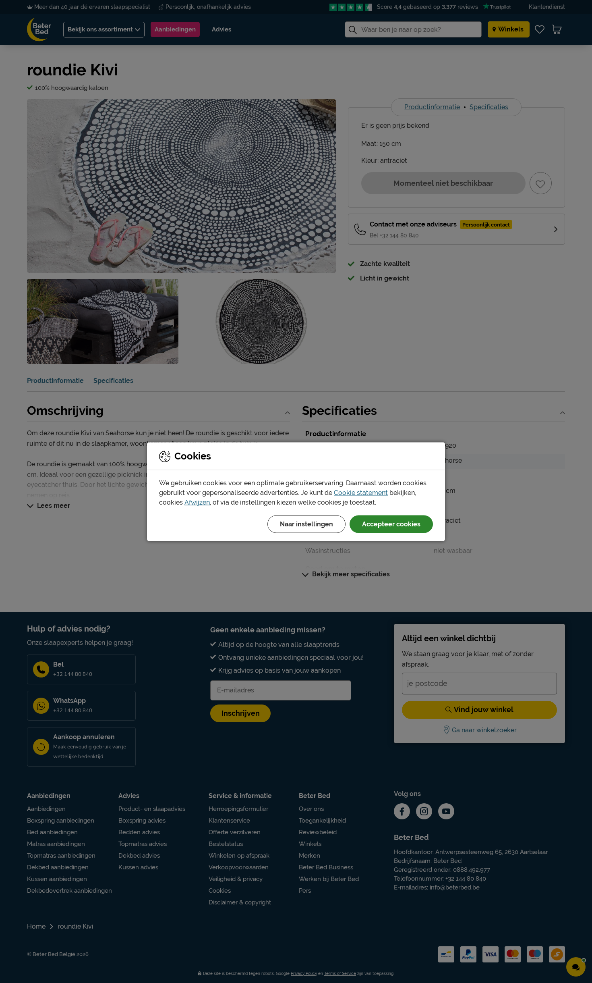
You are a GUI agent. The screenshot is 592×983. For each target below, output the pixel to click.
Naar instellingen (306, 524)
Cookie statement (361, 492)
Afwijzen (197, 502)
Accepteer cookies (391, 524)
